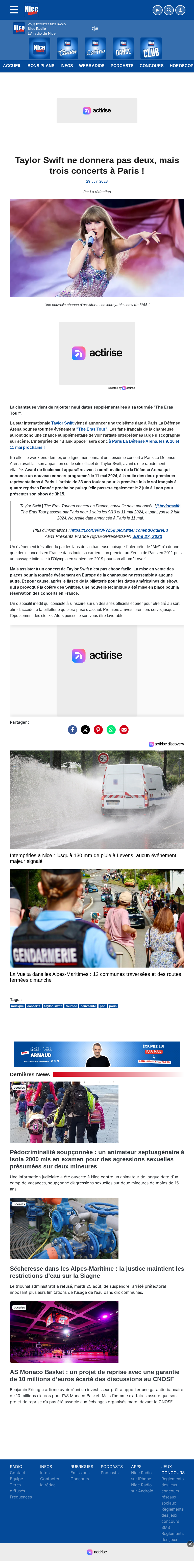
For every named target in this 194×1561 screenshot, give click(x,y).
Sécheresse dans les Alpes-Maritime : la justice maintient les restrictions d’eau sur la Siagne (97, 1272)
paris (113, 1006)
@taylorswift (167, 506)
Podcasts (122, 66)
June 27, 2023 (147, 536)
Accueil (12, 66)
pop (103, 1006)
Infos (67, 66)
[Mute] (95, 28)
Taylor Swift (62, 423)
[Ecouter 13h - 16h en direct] (97, 1053)
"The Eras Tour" (91, 429)
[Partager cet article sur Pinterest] (97, 732)
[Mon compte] (180, 10)
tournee (71, 1006)
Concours (152, 66)
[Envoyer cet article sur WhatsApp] (110, 732)
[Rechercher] (169, 10)
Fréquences (21, 1496)
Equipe (16, 1478)
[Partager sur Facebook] (71, 732)
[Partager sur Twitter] (84, 732)
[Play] (6, 45)
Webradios (92, 66)
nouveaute (88, 1006)
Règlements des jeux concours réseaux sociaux (172, 1491)
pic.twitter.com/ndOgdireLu (142, 530)
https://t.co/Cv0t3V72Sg (92, 530)
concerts (33, 1006)
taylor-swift (53, 1006)
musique (17, 1006)
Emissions (79, 1472)
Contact (17, 1472)
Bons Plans (41, 66)
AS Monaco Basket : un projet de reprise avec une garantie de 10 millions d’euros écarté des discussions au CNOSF (94, 1375)
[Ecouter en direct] (158, 10)
